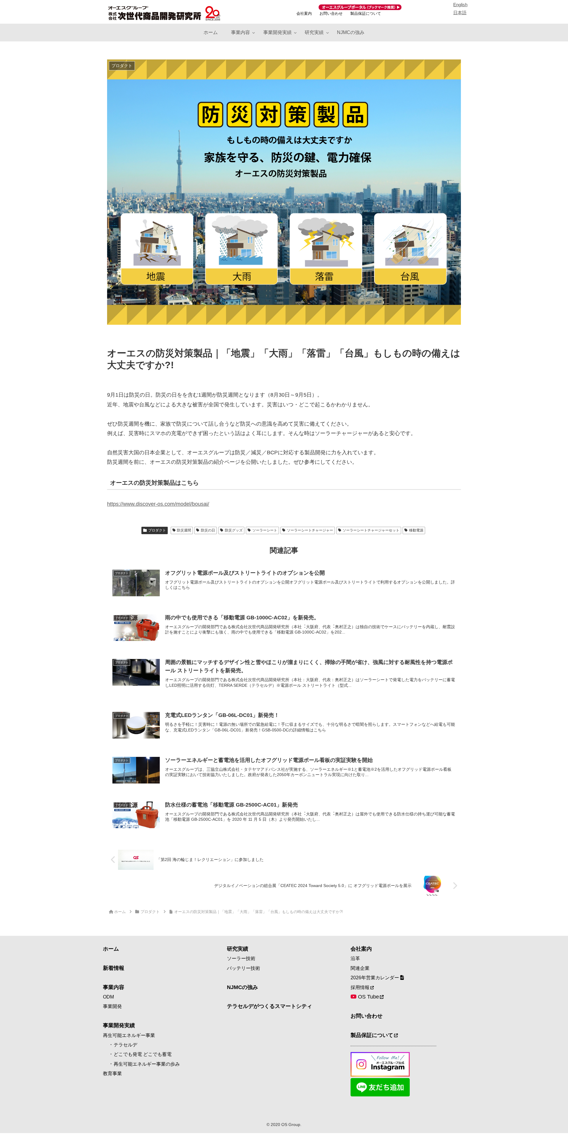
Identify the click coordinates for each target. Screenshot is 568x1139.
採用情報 (360, 987)
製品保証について (365, 13)
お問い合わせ (331, 13)
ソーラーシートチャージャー (310, 530)
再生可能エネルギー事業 (129, 1035)
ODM (108, 996)
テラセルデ (125, 1044)
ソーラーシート (264, 530)
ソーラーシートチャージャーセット (371, 530)
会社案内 (304, 13)
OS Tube (367, 997)
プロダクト (157, 530)
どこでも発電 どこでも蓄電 (143, 1054)
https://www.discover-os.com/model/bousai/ (158, 504)
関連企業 (360, 968)
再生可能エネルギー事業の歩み (147, 1064)
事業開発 (112, 1006)
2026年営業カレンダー (375, 977)
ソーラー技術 (241, 958)
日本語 (460, 12)
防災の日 (208, 530)
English (460, 4)
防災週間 (184, 530)
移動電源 (416, 530)
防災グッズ (234, 530)
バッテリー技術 (243, 968)
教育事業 (112, 1073)
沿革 (355, 958)
